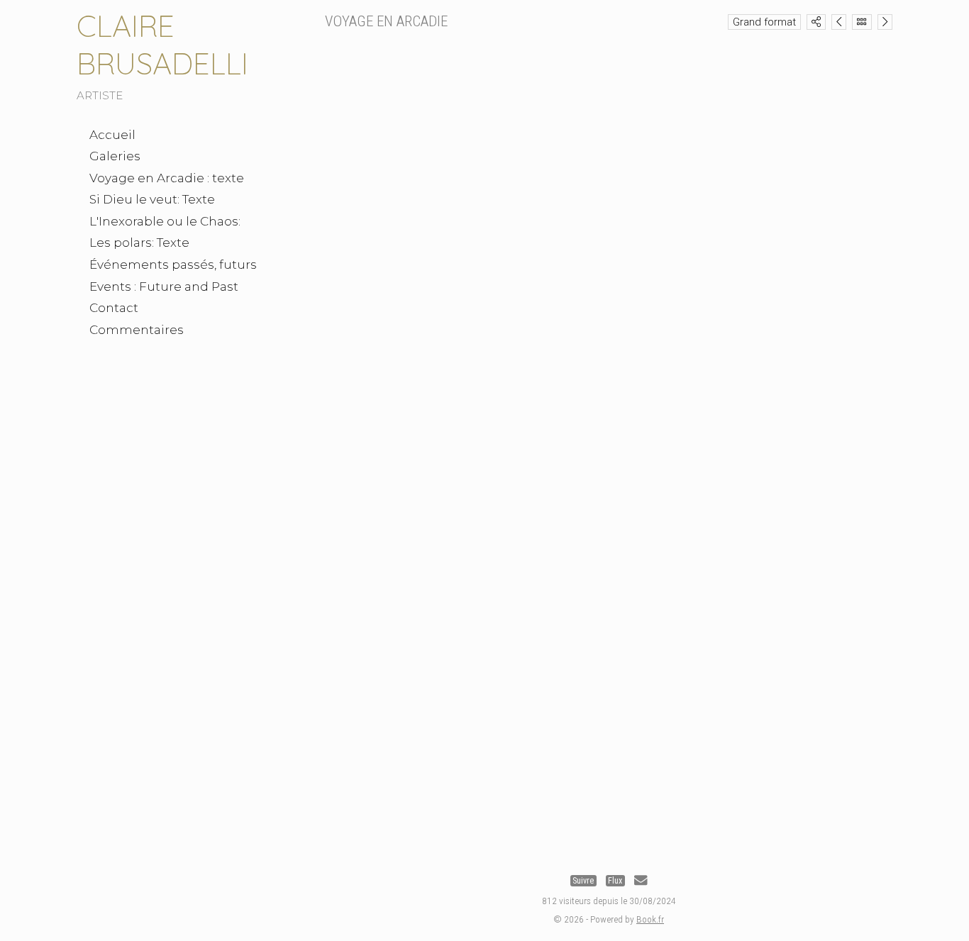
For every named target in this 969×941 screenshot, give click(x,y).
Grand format (764, 22)
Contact (113, 308)
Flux (615, 881)
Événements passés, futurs (173, 264)
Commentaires (136, 330)
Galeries (114, 156)
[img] (816, 21)
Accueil (112, 135)
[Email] (640, 881)
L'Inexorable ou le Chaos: (164, 221)
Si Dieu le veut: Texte (152, 199)
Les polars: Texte (139, 242)
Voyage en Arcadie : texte (166, 178)
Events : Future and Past (163, 286)
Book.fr (650, 919)
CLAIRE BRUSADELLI (162, 44)
